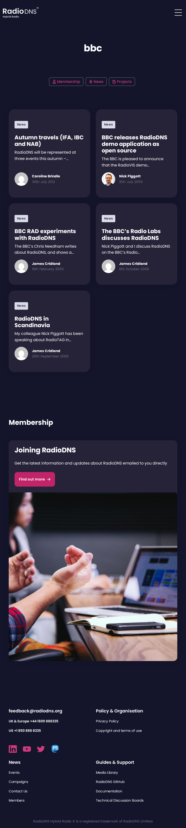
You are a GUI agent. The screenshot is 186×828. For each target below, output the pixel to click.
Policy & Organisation (119, 711)
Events (14, 772)
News (98, 81)
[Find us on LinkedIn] (13, 749)
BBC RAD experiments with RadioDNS (45, 234)
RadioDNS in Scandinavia (32, 322)
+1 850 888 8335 (27, 730)
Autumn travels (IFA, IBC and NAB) (49, 141)
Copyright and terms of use (119, 730)
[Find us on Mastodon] (55, 749)
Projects (124, 81)
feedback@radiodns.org (35, 711)
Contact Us (18, 791)
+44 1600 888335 (44, 721)
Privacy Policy (107, 721)
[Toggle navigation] (178, 12)
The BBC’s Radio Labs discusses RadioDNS (131, 234)
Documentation (109, 791)
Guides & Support (115, 762)
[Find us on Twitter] (41, 749)
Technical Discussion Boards (120, 800)
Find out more (32, 479)
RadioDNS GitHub (110, 781)
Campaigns (18, 781)
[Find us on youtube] (27, 749)
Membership (68, 81)
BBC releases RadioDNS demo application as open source (134, 144)
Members (16, 800)
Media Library (107, 772)
